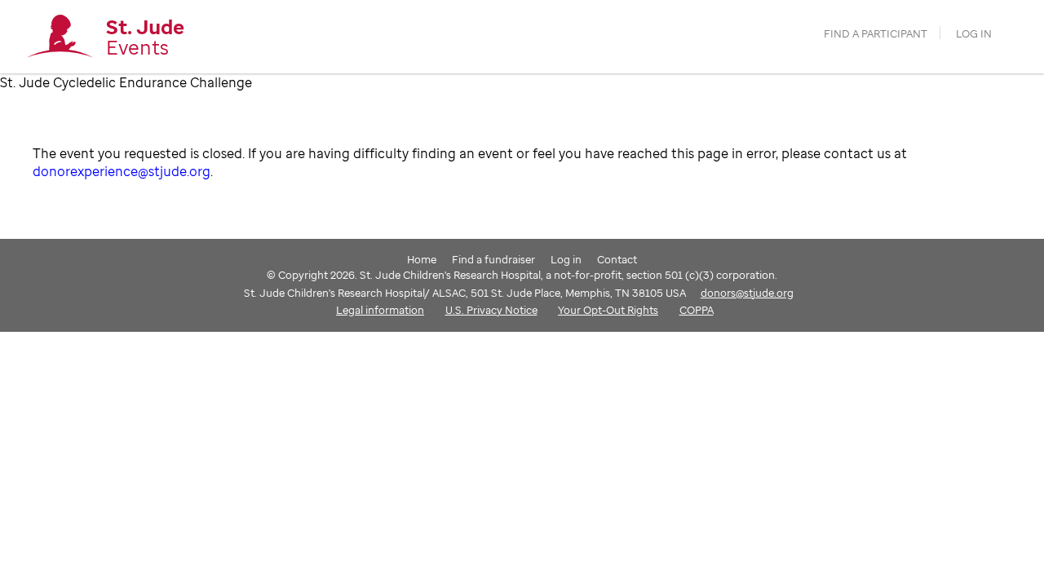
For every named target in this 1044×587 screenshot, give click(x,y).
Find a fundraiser (493, 259)
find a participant (875, 34)
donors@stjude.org (747, 292)
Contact (617, 259)
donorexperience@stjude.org (121, 171)
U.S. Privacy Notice (491, 309)
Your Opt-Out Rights (608, 309)
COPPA (696, 309)
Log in (974, 34)
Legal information (380, 309)
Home (421, 259)
